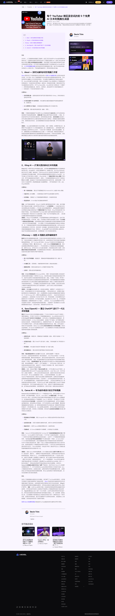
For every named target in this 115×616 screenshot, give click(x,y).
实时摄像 (63, 571)
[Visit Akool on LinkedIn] (28, 607)
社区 (76, 583)
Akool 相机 (63, 576)
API (41, 2)
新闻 (89, 564)
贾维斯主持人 (63, 589)
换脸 (62, 569)
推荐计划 (90, 574)
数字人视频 (63, 561)
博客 (89, 558)
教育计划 (90, 576)
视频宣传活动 (63, 586)
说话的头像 (63, 566)
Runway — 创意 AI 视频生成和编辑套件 (33, 42)
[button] (16, 2)
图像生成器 (63, 581)
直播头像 (63, 558)
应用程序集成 (77, 581)
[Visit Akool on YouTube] (20, 607)
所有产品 (63, 556)
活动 (89, 566)
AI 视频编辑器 (64, 574)
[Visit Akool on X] (25, 607)
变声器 (62, 601)
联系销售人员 (91, 2)
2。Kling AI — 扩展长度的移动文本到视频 (34, 40)
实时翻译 (63, 594)
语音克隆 (63, 599)
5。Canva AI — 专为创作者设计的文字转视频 (35, 47)
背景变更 (63, 584)
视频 (76, 564)
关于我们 (90, 556)
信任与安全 (90, 581)
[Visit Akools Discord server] (22, 607)
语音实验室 (63, 604)
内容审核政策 (91, 584)
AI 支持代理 (63, 591)
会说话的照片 (63, 579)
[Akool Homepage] (8, 2)
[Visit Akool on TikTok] (17, 607)
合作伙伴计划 (91, 579)
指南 (76, 569)
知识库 (76, 578)
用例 (76, 561)
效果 (21, 2)
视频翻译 (63, 564)
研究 (89, 561)
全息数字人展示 (64, 606)
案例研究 (76, 556)
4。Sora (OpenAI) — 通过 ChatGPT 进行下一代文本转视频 (37, 45)
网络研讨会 (77, 566)
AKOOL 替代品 (77, 571)
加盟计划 (90, 571)
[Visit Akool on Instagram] (30, 607)
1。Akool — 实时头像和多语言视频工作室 (34, 37)
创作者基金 (90, 569)
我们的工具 (77, 576)
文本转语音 (63, 596)
